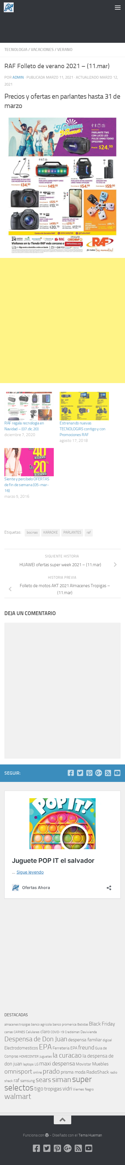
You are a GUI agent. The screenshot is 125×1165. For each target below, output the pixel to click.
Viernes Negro (83, 1089)
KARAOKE (50, 532)
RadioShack (97, 1072)
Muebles (100, 1064)
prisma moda (73, 1072)
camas (8, 1032)
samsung (27, 1081)
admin (18, 77)
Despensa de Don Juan (35, 1039)
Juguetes (46, 1056)
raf (89, 532)
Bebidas (82, 1024)
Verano (64, 49)
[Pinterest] (89, 772)
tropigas (53, 1089)
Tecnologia (15, 49)
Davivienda (89, 1032)
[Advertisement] (62, 28)
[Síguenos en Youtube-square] (117, 772)
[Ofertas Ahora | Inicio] (10, 7)
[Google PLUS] (98, 772)
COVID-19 (57, 1032)
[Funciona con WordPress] (47, 1135)
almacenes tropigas (17, 1024)
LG (36, 1064)
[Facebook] (70, 772)
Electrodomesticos (21, 1048)
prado (51, 1071)
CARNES (19, 1032)
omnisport (18, 1071)
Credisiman (72, 1032)
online (37, 1072)
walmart (17, 1096)
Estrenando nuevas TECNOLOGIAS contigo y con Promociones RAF (83, 429)
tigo (38, 1088)
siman (61, 1079)
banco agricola (41, 1024)
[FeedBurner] (107, 772)
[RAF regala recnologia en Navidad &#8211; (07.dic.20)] (29, 406)
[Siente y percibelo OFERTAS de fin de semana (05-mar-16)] (29, 462)
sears (43, 1080)
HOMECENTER (29, 1056)
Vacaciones (42, 49)
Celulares (33, 1032)
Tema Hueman (90, 1135)
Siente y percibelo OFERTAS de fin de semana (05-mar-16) (26, 485)
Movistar (83, 1064)
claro (45, 1031)
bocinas (32, 532)
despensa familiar (85, 1039)
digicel (107, 1040)
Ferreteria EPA (65, 1048)
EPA (45, 1047)
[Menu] (117, 7)
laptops (28, 1064)
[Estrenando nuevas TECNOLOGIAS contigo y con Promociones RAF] (84, 406)
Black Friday (102, 1024)
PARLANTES (72, 532)
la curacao (67, 1055)
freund (86, 1047)
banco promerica (64, 1024)
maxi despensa (57, 1063)
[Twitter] (79, 772)
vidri (67, 1088)
